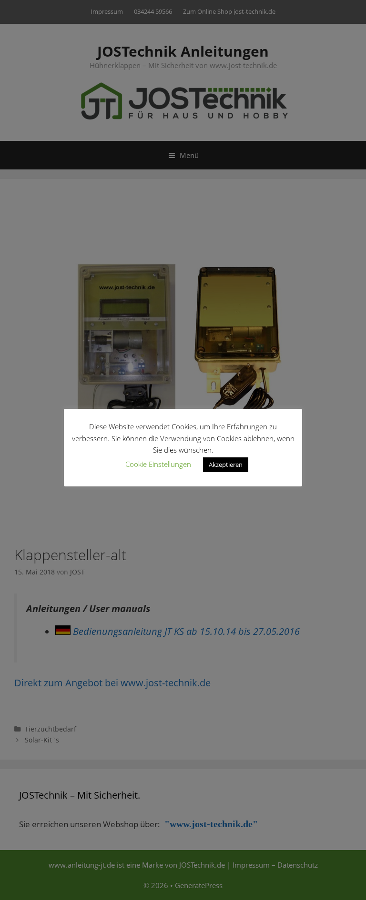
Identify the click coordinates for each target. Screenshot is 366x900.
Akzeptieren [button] (226, 464)
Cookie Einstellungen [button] (158, 464)
